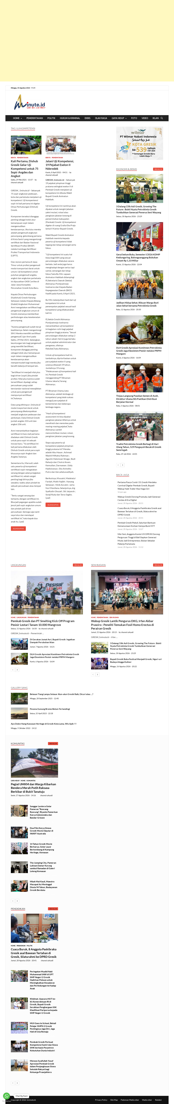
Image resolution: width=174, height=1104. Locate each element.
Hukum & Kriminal (70, 118)
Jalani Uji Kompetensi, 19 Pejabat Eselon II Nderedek (60, 164)
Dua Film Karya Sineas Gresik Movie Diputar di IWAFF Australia (41, 831)
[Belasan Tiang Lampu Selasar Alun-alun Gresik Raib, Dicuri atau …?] (19, 694)
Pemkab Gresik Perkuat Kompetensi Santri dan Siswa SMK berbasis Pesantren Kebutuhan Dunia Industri (44, 1046)
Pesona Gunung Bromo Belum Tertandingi (50, 709)
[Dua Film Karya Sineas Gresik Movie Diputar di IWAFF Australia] (19, 828)
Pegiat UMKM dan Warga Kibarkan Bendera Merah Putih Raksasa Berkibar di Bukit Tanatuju (33, 787)
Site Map (114, 1100)
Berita (13, 157)
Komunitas (31, 780)
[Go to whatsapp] (6, 1096)
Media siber (147, 1100)
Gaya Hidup (118, 118)
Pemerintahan (35, 118)
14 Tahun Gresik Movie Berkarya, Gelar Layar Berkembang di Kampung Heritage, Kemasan (42, 848)
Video (145, 118)
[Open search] (162, 118)
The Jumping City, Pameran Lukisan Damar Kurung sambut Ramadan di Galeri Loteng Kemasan (43, 866)
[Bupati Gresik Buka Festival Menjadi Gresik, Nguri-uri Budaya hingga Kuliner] (99, 659)
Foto (134, 118)
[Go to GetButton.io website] (6, 1101)
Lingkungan (21, 617)
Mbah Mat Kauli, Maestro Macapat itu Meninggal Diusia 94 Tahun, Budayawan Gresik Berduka (43, 885)
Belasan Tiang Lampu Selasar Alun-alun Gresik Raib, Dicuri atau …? (61, 694)
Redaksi (158, 1100)
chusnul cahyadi (17, 182)
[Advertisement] (81, 40)
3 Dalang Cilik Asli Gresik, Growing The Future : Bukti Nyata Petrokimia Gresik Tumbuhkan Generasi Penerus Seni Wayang (138, 209)
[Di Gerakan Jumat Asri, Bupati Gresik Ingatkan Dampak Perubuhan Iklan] (19, 639)
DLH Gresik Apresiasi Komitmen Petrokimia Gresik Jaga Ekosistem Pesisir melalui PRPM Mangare (139, 350)
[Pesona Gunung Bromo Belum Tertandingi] (19, 709)
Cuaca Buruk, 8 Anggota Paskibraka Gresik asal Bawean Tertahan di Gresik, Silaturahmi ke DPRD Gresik (139, 511)
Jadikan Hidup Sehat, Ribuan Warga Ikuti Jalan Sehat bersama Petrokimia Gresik (137, 304)
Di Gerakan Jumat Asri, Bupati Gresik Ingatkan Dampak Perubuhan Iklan (52, 641)
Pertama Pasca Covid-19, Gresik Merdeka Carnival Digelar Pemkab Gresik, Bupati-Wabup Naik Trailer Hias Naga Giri (137, 485)
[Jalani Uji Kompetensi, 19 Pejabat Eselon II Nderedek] (61, 145)
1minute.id (31, 1100)
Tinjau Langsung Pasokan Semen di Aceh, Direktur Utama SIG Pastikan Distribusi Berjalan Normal (137, 398)
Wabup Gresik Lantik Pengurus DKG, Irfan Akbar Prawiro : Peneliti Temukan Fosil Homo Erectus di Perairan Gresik (122, 624)
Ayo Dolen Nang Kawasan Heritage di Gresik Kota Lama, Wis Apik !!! (44, 723)
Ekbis (87, 118)
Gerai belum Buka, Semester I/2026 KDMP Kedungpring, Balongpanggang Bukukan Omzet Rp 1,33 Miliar (138, 257)
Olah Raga (101, 118)
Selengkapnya (17, 528)
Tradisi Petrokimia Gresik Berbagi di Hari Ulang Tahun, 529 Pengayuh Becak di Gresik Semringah (138, 447)
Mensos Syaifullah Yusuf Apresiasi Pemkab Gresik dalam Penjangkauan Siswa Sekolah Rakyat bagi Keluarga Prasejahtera (43, 1066)
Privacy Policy (101, 1100)
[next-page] (123, 465)
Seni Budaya (114, 617)
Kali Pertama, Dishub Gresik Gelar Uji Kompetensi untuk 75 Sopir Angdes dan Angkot (24, 168)
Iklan (156, 118)
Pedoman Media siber (130, 1100)
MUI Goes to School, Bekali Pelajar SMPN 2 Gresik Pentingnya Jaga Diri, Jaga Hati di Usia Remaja (43, 1027)
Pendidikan (21, 946)
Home (16, 118)
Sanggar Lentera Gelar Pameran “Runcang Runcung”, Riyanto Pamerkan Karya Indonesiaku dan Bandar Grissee (44, 812)
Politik (51, 118)
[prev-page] (118, 465)
